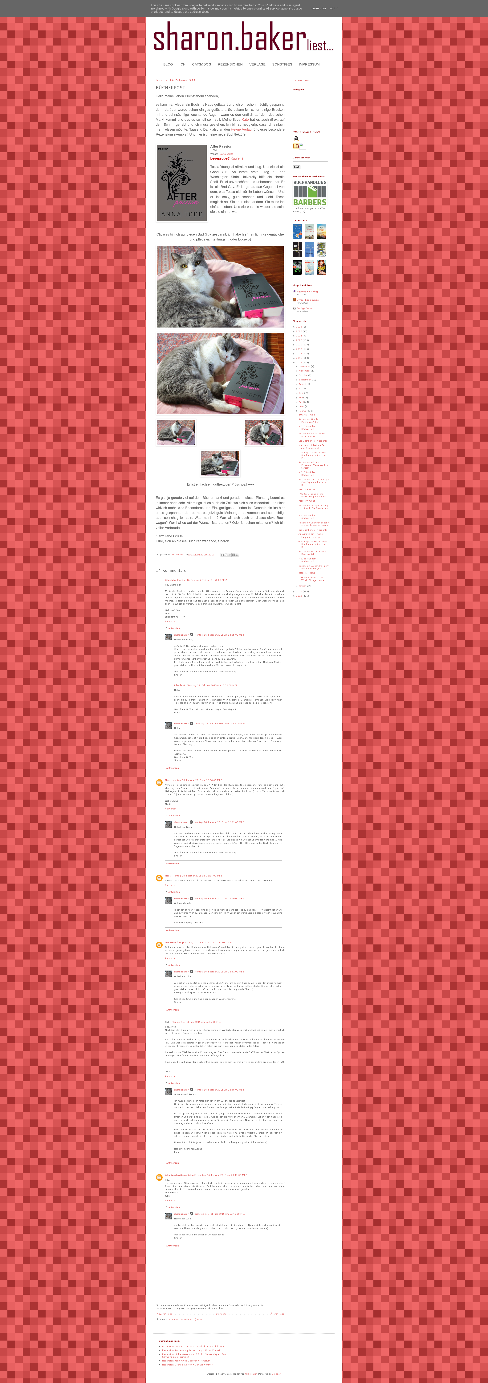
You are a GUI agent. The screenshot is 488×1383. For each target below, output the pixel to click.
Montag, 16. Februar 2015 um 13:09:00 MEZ (210, 942)
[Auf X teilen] (230, 555)
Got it (334, 8)
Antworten (170, 621)
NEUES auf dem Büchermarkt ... (308, 428)
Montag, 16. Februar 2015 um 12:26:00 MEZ (197, 780)
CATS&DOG (201, 64)
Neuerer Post (164, 1313)
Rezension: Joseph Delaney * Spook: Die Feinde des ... (313, 508)
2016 (299, 358)
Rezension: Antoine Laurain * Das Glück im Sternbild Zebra (194, 1346)
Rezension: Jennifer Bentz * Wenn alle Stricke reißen (313, 524)
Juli (301, 388)
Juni (301, 393)
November (305, 370)
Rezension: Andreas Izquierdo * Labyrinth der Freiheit (191, 1350)
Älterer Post (277, 1313)
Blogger (276, 1373)
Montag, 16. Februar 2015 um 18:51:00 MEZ (219, 971)
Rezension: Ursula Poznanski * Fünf (309, 420)
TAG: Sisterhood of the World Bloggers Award (312, 495)
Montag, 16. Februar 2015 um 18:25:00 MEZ (219, 634)
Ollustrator (251, 1373)
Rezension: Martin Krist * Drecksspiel (312, 553)
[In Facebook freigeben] (233, 555)
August (303, 384)
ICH (182, 64)
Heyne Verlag (241, 129)
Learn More (318, 8)
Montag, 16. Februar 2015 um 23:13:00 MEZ (222, 1175)
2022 (299, 331)
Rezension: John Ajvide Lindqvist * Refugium (186, 1360)
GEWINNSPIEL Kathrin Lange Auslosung (311, 535)
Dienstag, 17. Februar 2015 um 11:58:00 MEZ (211, 685)
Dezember (305, 366)
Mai (301, 397)
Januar (303, 585)
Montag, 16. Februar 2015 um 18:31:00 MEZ (219, 822)
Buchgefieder (305, 308)
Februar (303, 410)
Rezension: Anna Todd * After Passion (311, 435)
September (305, 379)
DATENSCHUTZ (302, 80)
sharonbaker (181, 634)
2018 (299, 349)
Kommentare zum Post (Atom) (185, 1319)
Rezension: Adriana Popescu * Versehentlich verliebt (313, 465)
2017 (299, 353)
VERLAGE (257, 64)
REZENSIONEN (230, 64)
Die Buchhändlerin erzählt (312, 440)
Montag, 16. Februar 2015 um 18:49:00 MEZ (219, 898)
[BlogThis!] (226, 555)
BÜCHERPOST (306, 414)
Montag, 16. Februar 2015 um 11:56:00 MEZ (202, 580)
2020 (299, 340)
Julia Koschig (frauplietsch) (180, 1175)
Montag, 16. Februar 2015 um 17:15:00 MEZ (196, 1021)
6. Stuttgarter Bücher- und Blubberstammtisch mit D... (312, 544)
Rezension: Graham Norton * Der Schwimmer (187, 1364)
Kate (245, 119)
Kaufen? (237, 158)
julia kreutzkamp (174, 942)
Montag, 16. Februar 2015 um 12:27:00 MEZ (197, 875)
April (301, 401)
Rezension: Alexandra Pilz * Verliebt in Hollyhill (313, 567)
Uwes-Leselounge (308, 299)
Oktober (303, 375)
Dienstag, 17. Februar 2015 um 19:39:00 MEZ (219, 723)
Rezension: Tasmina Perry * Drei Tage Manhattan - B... (313, 482)
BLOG (168, 64)
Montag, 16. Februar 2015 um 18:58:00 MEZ (219, 1089)
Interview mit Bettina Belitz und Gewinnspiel (313, 446)
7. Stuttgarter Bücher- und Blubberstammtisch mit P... (312, 455)
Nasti (168, 780)
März (302, 406)
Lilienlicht (170, 580)
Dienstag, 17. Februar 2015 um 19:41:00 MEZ (219, 1213)
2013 (299, 595)
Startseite (221, 1313)
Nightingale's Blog (307, 291)
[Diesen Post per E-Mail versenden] (222, 555)
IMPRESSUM (309, 64)
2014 (299, 591)
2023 (299, 326)
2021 (299, 335)
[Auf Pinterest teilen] (237, 555)
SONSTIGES (282, 64)
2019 (299, 344)
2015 (299, 362)
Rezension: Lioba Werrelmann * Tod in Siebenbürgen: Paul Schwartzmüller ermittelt (194, 1355)
